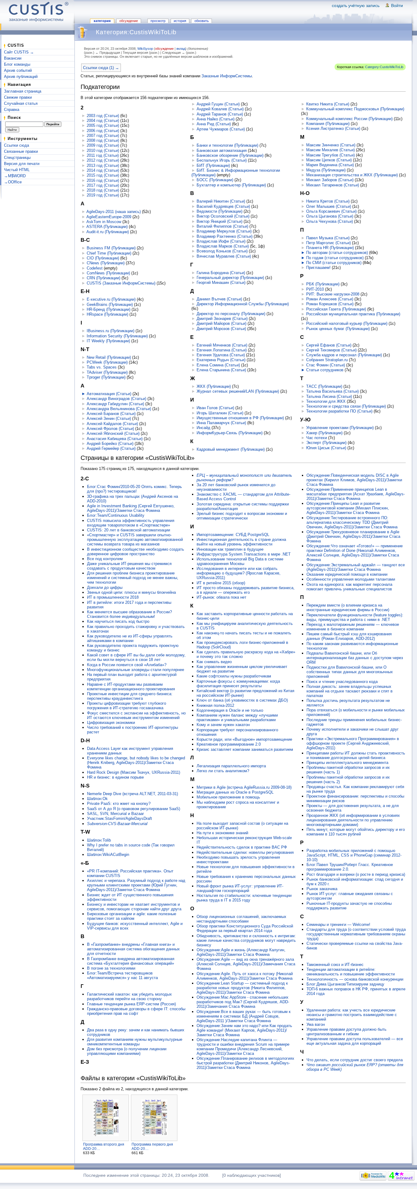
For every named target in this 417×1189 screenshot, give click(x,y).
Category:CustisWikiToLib (384, 67)
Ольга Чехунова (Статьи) (329, 221)
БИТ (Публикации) (213, 165)
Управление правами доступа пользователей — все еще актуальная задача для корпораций (354, 1041)
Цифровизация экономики (111, 722)
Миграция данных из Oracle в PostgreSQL (235, 792)
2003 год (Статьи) (103, 115)
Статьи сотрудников (324, 370)
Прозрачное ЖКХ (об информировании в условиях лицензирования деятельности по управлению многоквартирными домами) (353, 820)
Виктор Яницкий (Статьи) (219, 221)
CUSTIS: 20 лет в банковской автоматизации (128, 530)
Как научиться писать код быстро (118, 621)
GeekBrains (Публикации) (110, 304)
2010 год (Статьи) (103, 150)
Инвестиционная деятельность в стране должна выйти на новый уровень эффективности (241, 541)
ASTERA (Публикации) (107, 226)
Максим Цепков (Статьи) (329, 160)
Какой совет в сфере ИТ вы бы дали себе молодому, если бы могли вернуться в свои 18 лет (136, 657)
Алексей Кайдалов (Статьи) (112, 423)
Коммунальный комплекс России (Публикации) (349, 118)
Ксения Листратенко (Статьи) (333, 128)
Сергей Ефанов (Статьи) (328, 345)
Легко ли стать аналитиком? (223, 771)
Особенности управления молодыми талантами (350, 579)
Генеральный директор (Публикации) (230, 277)
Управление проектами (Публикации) (340, 427)
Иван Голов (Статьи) (215, 408)
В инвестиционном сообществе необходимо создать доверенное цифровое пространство (135, 551)
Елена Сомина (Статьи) (218, 365)
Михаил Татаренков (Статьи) (332, 185)
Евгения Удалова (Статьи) (221, 355)
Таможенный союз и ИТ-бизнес (335, 964)
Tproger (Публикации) (106, 377)
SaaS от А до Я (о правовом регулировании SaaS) (133, 808)
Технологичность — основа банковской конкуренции (354, 979)
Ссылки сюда (16, 145)
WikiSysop (145, 48)
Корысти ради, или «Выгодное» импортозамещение (244, 739)
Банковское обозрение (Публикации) (230, 155)
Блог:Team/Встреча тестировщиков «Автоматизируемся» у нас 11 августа (122, 975)
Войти (397, 5)
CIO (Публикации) (103, 258)
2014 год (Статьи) (103, 170)
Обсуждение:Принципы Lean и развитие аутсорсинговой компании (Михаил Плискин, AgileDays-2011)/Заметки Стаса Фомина (347, 508)
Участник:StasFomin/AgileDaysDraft (119, 818)
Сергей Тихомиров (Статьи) (331, 350)
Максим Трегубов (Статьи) (330, 155)
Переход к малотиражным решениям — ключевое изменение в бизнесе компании (352, 626)
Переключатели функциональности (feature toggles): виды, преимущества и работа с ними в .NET (354, 617)
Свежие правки (18, 97)
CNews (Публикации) (106, 263)
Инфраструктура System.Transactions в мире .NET (244, 554)
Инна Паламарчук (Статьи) (221, 422)
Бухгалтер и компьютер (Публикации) (231, 185)
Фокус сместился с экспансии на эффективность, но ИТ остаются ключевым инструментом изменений (136, 715)
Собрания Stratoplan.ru (327, 360)
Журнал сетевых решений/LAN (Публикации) (238, 391)
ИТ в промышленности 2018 (113, 597)
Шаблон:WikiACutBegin (108, 854)
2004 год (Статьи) (103, 120)
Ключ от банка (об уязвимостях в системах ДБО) (242, 700)
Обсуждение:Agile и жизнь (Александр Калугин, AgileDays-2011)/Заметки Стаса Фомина (241, 952)
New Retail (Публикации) (109, 357)
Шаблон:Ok (97, 798)
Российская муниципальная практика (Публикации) (353, 314)
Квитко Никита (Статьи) (327, 104)
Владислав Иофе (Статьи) (221, 241)
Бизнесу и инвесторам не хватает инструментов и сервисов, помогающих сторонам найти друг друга (134, 906)
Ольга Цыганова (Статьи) (329, 216)
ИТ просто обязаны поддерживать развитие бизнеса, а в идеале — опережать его (246, 590)
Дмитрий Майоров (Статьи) (221, 323)
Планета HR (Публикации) (330, 247)
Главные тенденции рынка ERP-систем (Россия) (131, 1004)
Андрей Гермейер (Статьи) (111, 448)
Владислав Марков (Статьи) (223, 246)
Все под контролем (105, 558)
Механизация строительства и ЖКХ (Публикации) (352, 175)
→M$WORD (15, 176)
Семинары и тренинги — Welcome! (338, 924)
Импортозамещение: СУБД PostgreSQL (233, 534)
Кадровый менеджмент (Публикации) (231, 449)
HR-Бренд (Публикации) (108, 309)
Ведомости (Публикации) (219, 211)
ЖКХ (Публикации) (214, 386)
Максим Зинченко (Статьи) (330, 145)
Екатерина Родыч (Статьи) (221, 360)
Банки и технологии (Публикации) (227, 145)
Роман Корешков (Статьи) (330, 304)
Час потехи (316, 437)
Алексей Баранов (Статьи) (111, 413)
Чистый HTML (17, 169)
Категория (102, 21)
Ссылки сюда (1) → (101, 67)
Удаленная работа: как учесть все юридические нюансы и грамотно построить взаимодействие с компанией (351, 1015)
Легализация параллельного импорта (231, 766)
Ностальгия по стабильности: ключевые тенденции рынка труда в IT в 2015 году (244, 897)
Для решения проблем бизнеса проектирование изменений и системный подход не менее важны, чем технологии (132, 578)
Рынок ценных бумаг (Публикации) (338, 328)
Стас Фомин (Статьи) (325, 365)
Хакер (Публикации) (324, 433)
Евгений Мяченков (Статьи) (222, 345)
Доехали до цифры (104, 587)
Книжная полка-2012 (215, 705)
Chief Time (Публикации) (109, 253)
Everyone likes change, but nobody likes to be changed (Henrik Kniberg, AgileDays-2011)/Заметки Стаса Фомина (136, 762)
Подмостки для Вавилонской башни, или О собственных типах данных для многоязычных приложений (349, 672)
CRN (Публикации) (103, 278)
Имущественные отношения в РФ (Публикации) (240, 418)
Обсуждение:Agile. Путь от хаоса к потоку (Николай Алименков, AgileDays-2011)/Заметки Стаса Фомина (245, 976)
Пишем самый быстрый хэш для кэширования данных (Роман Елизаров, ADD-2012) (349, 636)
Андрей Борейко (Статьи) (110, 443)
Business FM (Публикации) (111, 248)
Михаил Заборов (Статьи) (330, 180)
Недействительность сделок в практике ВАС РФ (242, 847)
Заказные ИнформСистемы (226, 76)
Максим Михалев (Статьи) (330, 150)
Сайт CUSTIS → (19, 52)
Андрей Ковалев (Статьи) (220, 109)
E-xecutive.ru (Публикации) (111, 299)
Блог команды (17, 64)
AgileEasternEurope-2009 (108, 217)
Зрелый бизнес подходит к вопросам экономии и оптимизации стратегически (242, 515)
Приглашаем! (318, 267)
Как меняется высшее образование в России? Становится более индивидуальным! (129, 614)
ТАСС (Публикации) (324, 386)
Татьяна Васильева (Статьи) (332, 391)
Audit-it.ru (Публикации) (107, 231)
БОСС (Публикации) (215, 180)
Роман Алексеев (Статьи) (329, 299)
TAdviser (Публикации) (107, 372)
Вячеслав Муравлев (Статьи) (224, 256)
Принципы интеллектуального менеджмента (347, 762)
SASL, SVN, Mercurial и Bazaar (115, 813)
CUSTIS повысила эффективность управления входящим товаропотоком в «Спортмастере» (130, 522)
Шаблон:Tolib (99, 840)
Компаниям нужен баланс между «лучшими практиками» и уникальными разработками (237, 717)
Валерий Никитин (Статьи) (221, 201)
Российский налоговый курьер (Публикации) (346, 323)
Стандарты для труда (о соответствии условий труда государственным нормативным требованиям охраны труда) (356, 934)
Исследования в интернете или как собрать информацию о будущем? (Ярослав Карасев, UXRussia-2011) (239, 573)
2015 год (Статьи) (103, 175)
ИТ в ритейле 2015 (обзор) (221, 583)
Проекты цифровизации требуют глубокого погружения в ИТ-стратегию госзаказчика (126, 705)
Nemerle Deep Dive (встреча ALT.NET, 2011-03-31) (132, 793)
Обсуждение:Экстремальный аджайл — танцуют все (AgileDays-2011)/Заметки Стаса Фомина (355, 567)
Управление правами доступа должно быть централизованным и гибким (346, 1031)
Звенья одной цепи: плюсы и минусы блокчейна (131, 592)
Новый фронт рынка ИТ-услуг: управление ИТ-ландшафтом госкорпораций (240, 888)
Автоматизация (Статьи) (109, 393)
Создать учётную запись (355, 5)
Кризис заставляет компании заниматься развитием (245, 749)
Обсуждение (128, 21)
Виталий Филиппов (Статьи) (222, 226)
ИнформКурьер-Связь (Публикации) (230, 433)
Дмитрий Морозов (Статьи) (221, 328)
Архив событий (18, 70)
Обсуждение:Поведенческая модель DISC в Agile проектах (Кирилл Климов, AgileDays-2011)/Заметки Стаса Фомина (354, 480)
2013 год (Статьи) (103, 165)
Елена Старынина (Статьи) (221, 370)
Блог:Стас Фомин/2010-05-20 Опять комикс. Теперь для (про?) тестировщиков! (134, 489)
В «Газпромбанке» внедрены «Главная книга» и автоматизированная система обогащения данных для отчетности (133, 949)
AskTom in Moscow (103, 221)
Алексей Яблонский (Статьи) (113, 433)
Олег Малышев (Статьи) (328, 206)
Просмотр (157, 21)
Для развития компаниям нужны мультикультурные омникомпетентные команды (134, 1041)
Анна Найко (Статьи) (215, 119)
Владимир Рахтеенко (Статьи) (224, 236)
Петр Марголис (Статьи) (328, 242)
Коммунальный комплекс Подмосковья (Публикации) (355, 109)
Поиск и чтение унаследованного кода (342, 681)
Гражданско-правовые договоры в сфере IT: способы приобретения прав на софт (136, 1011)
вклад (180, 48)
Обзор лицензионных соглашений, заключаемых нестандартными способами (241, 918)
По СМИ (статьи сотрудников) (333, 262)
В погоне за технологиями (111, 968)
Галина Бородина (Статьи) (221, 272)
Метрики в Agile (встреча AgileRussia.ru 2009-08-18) (244, 787)
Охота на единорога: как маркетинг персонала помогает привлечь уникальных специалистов (349, 586)
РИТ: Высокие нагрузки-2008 (332, 294)
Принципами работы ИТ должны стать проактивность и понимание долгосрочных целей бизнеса (355, 755)
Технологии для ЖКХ (326, 401)
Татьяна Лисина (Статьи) (329, 396)
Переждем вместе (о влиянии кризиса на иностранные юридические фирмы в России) (347, 607)
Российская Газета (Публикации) (336, 309)
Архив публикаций (21, 76)
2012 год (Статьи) (103, 160)
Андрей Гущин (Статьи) (218, 104)
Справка (11, 109)
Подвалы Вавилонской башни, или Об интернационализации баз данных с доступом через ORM (354, 658)
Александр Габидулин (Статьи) (115, 404)
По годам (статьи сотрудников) (335, 257)
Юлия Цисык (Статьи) (326, 448)
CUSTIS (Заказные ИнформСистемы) (121, 283)
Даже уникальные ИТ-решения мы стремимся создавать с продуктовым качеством (129, 566)
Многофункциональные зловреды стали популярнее (135, 669)
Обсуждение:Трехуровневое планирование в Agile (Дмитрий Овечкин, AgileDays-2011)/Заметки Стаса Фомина (353, 536)
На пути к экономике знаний (222, 833)
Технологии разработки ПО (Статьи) (339, 411)
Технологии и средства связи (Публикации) (346, 406)
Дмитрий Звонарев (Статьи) (222, 318)
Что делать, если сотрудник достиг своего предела (354, 1060)
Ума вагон (315, 1024)
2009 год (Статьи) (103, 145)
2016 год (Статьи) (103, 180)
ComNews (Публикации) (108, 273)
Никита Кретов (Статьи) (328, 201)
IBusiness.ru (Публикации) (110, 330)
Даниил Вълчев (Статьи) (219, 299)
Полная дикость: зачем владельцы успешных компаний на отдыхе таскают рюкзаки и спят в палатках (349, 691)
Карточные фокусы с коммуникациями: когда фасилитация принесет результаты (238, 683)
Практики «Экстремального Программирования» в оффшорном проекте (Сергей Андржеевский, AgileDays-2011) (352, 743)
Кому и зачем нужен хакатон (223, 724)
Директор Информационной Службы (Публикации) (243, 304)
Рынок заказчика (321, 888)
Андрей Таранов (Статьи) (220, 114)
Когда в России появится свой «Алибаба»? (126, 664)
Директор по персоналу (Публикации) (231, 313)
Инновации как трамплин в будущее (230, 549)
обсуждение (164, 48)
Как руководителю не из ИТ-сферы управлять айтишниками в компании (129, 638)
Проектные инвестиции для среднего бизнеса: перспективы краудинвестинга (129, 696)
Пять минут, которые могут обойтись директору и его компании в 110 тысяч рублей (355, 831)
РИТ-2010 (315, 289)
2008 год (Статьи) (103, 140)
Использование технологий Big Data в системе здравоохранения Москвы (240, 561)
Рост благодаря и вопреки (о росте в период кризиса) (355, 874)
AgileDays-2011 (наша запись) (113, 211)
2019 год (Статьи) (103, 195)
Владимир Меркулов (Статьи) (224, 231)
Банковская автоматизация (222, 150)
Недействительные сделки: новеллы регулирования (245, 852)
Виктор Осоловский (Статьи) (223, 216)
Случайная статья (21, 103)
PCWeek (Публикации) (107, 362)
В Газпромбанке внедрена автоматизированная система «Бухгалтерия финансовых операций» (130, 961)
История (180, 21)
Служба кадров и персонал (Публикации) (344, 355)
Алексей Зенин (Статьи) (109, 418)
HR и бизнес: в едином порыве (115, 777)
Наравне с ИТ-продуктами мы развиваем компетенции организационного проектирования (131, 686)
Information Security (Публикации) (117, 336)
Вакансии (12, 58)
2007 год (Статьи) (103, 135)
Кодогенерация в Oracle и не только (230, 710)
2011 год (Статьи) (103, 155)
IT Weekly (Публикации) (108, 341)
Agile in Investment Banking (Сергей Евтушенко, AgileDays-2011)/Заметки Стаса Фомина (131, 508)
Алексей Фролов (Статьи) (110, 428)
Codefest (95, 268)
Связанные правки (21, 151)
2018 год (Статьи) (103, 190)
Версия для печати (21, 163)
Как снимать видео (214, 661)
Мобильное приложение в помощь (228, 797)
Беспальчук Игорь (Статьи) (222, 160)
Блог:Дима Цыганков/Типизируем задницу (345, 984)
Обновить (201, 21)
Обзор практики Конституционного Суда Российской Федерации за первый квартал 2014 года (245, 928)
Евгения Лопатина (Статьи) (222, 350)
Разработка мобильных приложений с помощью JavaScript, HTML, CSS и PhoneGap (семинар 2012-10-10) (353, 855)
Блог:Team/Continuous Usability (115, 515)
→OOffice (13, 182)
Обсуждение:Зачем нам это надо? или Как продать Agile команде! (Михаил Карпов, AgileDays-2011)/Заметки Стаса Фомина (244, 1030)
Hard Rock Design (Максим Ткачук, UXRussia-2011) (133, 772)
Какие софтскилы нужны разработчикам (234, 676)
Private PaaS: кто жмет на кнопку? (118, 803)
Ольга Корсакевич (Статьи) (331, 211)
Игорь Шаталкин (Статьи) (220, 413)
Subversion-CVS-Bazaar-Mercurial (117, 823)
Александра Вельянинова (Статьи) (119, 408)
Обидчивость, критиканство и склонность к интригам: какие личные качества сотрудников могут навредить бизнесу (246, 940)
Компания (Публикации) (328, 123)
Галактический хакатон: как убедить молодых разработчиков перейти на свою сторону (129, 996)
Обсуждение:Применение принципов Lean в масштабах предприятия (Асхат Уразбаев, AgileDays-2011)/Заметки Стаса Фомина (355, 494)
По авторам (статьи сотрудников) (337, 252)
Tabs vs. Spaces (102, 367)
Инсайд (203, 427)
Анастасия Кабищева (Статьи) (115, 438)
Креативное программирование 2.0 (229, 744)
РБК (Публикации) (322, 284)
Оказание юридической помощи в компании (346, 574)
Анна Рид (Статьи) (214, 124)
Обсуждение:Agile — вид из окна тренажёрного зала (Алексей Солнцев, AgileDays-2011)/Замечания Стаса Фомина (246, 964)
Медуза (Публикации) (326, 170)
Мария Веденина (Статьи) (330, 165)
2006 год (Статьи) (103, 130)
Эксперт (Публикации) (326, 442)
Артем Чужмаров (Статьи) (221, 129)
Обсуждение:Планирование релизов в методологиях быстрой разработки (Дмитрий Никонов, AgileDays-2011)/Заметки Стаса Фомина (245, 1063)
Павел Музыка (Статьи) (328, 238)
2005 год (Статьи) (103, 125)
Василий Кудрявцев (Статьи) (223, 206)
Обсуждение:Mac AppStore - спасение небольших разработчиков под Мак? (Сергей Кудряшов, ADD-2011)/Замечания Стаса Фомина (243, 1002)
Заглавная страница (22, 91)
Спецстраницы (17, 157)
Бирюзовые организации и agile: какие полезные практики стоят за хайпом (131, 916)
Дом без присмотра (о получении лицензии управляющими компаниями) (126, 1051)
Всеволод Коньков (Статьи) (222, 251)
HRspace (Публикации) (107, 314)
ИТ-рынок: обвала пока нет (221, 597)
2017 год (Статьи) (103, 185)
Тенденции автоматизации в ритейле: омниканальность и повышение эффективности (350, 971)
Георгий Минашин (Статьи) (221, 282)
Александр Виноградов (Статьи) (116, 398)
